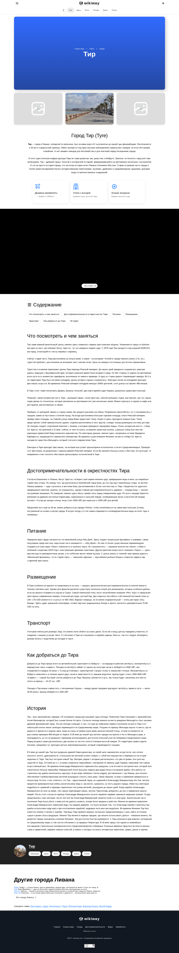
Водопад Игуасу (90, 906)
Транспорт (34, 321)
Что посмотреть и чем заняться (44, 314)
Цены (78, 10)
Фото (87, 10)
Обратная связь (89, 931)
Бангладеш (36, 906)
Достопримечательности (95, 927)
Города (79, 927)
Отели (114, 10)
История (74, 321)
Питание (117, 314)
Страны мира (68, 927)
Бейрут (16, 887)
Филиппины (55, 906)
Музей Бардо (105, 906)
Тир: (70, 10)
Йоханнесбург (75, 906)
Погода (96, 10)
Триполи (17, 891)
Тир (32, 846)
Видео (110, 927)
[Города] (63, 10)
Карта (105, 10)
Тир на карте (88, 286)
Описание (35, 854)
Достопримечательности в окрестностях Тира (86, 314)
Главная (57, 927)
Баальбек (17, 893)
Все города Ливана (25, 897)
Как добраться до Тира (54, 321)
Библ (16, 889)
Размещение (132, 314)
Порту (64, 906)
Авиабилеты (121, 927)
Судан (45, 906)
